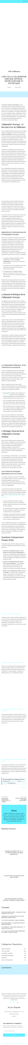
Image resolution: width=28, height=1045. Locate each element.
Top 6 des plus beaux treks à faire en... (13, 920)
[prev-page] (2, 935)
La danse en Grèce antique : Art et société (11, 613)
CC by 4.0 (24, 787)
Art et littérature (14, 71)
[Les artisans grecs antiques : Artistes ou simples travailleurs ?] (14, 888)
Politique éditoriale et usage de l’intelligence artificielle (14, 1043)
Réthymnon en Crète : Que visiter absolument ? (21, 799)
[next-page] (5, 935)
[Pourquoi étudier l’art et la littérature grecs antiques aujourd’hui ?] (14, 841)
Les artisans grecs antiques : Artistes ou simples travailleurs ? (14, 899)
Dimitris (9, 87)
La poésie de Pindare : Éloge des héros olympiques (13, 662)
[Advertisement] (14, 36)
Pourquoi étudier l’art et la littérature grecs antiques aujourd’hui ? (14, 852)
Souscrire (14, 1035)
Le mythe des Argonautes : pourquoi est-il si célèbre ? (6, 800)
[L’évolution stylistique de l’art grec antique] (14, 865)
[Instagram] (14, 1002)
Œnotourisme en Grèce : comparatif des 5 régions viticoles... (13, 913)
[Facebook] (10, 1002)
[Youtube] (17, 1002)
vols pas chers (14, 781)
